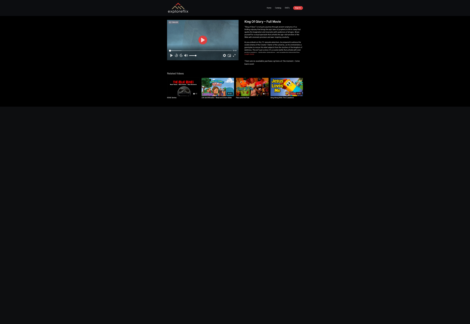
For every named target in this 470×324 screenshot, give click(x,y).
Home (269, 8)
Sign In (298, 8)
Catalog (278, 8)
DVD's (287, 8)
